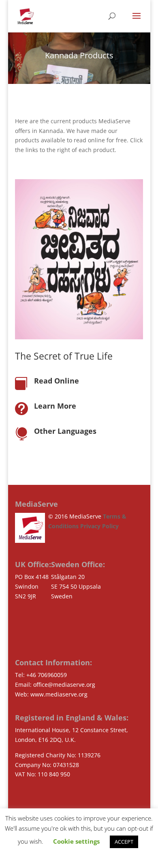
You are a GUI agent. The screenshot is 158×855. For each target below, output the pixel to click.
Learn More (55, 406)
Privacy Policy (99, 526)
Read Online (56, 381)
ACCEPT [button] (124, 841)
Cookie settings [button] (76, 841)
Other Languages (65, 431)
